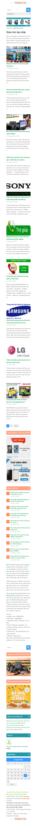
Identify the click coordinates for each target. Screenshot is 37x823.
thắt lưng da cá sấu (12, 595)
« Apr (11, 784)
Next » (16, 426)
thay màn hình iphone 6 (15, 727)
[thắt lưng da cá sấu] (18, 709)
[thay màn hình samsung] (18, 482)
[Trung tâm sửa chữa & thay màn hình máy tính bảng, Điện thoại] (18, 2)
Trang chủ (9, 28)
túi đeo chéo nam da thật (20, 746)
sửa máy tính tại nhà (17, 721)
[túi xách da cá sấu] (18, 675)
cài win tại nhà (13, 723)
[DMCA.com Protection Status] (9, 744)
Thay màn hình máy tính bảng (15, 725)
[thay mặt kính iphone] (18, 457)
